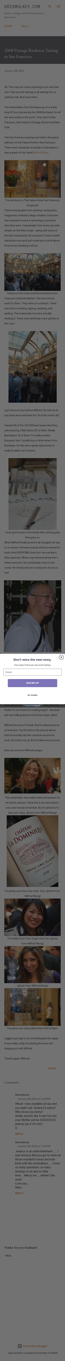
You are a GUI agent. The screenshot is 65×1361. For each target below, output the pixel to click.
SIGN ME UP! (32, 683)
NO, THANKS (32, 695)
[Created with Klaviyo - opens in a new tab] (32, 705)
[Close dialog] (61, 657)
